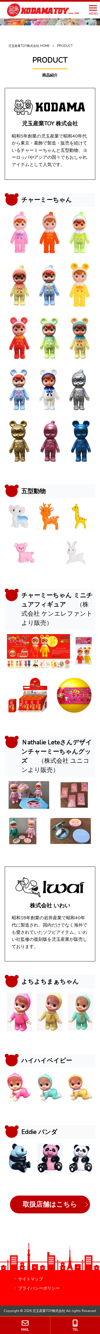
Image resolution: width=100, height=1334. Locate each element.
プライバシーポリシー (39, 1288)
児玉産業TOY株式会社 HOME (29, 46)
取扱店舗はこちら (50, 1204)
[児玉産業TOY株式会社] (43, 10)
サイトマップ (30, 1279)
